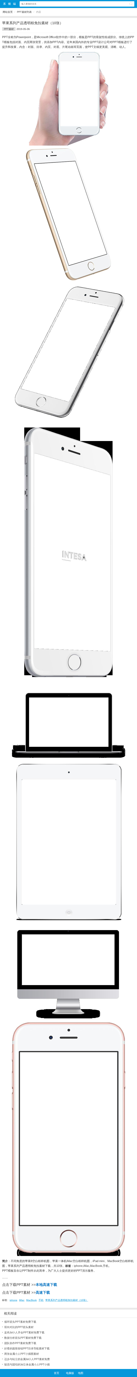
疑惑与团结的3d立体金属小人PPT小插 (27, 1364)
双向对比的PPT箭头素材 (19, 1327)
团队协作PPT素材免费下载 (20, 1343)
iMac (86, 1265)
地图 (80, 1373)
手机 (105, 1265)
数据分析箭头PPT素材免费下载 (23, 1337)
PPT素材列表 (24, 12)
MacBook (96, 1265)
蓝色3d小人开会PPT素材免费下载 (24, 1332)
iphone (78, 1265)
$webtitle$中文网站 (10, 4)
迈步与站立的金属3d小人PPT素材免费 (27, 1359)
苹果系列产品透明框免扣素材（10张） (66, 1300)
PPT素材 (9, 29)
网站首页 (8, 12)
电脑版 (70, 1373)
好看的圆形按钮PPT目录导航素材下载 (27, 1348)
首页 (56, 1373)
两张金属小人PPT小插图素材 (21, 1353)
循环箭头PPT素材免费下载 (20, 1321)
